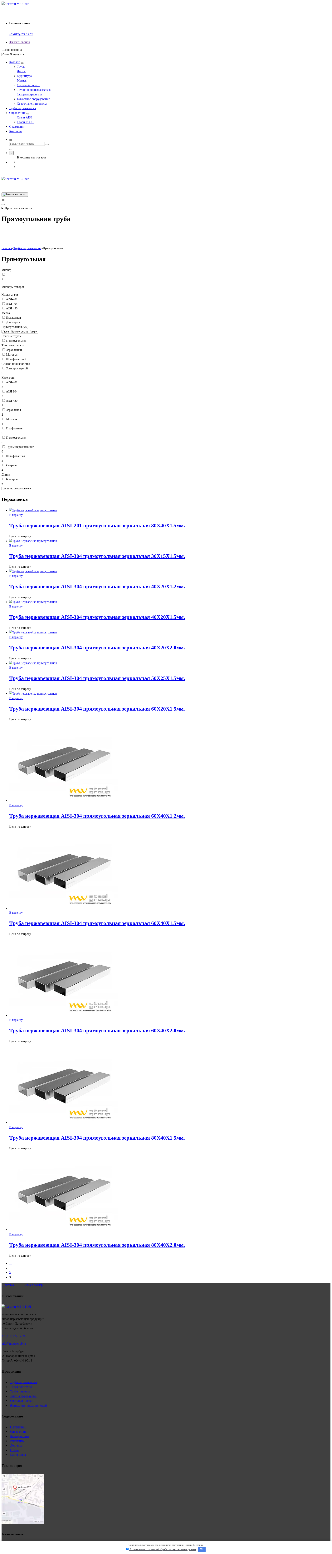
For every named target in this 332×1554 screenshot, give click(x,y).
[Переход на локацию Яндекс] (23, 1523)
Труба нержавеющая (22, 108)
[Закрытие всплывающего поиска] (10, 149)
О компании (17, 126)
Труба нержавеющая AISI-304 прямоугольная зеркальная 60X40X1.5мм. (97, 923)
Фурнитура (24, 75)
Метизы (22, 80)
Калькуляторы (19, 1436)
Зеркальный (14, 350)
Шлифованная (15, 456)
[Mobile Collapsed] (22, 63)
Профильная (14, 428)
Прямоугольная (16, 340)
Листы (21, 71)
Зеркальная (13, 410)
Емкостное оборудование (33, 99)
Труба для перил (21, 1386)
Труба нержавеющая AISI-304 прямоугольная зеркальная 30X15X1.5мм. (97, 556)
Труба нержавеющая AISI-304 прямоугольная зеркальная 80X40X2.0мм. (97, 1245)
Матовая (11, 419)
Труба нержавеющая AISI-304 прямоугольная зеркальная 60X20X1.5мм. (97, 709)
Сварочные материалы (32, 103)
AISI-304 (11, 303)
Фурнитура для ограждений (28, 1405)
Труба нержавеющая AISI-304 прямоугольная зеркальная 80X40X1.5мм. (97, 1138)
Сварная (11, 465)
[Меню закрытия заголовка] (3, 200)
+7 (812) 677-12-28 (21, 34)
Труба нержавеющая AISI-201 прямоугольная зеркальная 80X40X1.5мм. (97, 525)
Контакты (15, 131)
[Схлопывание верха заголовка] (3, 204)
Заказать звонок (19, 42)
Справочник (17, 112)
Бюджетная (13, 317)
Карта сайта (18, 1454)
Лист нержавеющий (23, 1396)
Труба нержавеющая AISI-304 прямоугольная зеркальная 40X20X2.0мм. (97, 648)
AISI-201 (11, 299)
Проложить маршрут (18, 208)
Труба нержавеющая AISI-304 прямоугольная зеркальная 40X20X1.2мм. (97, 586)
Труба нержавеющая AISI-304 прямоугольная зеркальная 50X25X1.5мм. (97, 678)
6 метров (12, 479)
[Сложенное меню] (15, 194)
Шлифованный (16, 359)
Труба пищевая (20, 1391)
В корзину (16, 515)
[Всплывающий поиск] (10, 140)
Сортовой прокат (28, 85)
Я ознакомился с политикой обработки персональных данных (162, 1549)
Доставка (8, 1285)
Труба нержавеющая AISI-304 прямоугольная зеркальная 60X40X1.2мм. (97, 816)
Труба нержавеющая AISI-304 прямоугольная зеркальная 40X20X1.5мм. (97, 617)
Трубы (21, 66)
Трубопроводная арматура (34, 89)
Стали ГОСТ (25, 122)
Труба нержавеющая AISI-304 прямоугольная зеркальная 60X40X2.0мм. (97, 1030)
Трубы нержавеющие (20, 446)
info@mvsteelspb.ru (14, 1343)
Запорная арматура (29, 94)
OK (202, 1549)
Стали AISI (24, 117)
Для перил (13, 322)
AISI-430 (11, 308)
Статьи (14, 1450)
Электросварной (17, 368)
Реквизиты (17, 1440)
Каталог (14, 62)
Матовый (12, 354)
